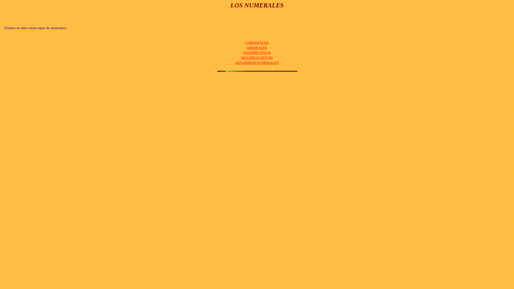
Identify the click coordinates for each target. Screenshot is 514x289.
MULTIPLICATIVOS (257, 58)
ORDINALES (257, 48)
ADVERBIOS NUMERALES (257, 63)
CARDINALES (257, 43)
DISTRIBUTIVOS (257, 53)
